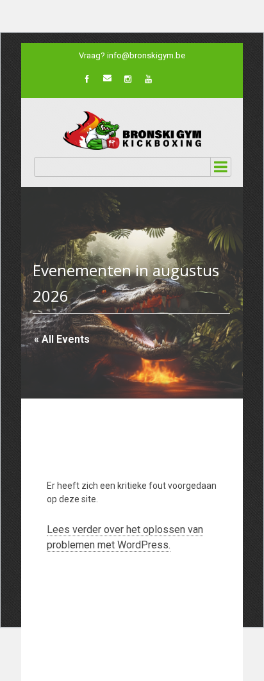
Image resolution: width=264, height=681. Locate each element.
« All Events (62, 339)
